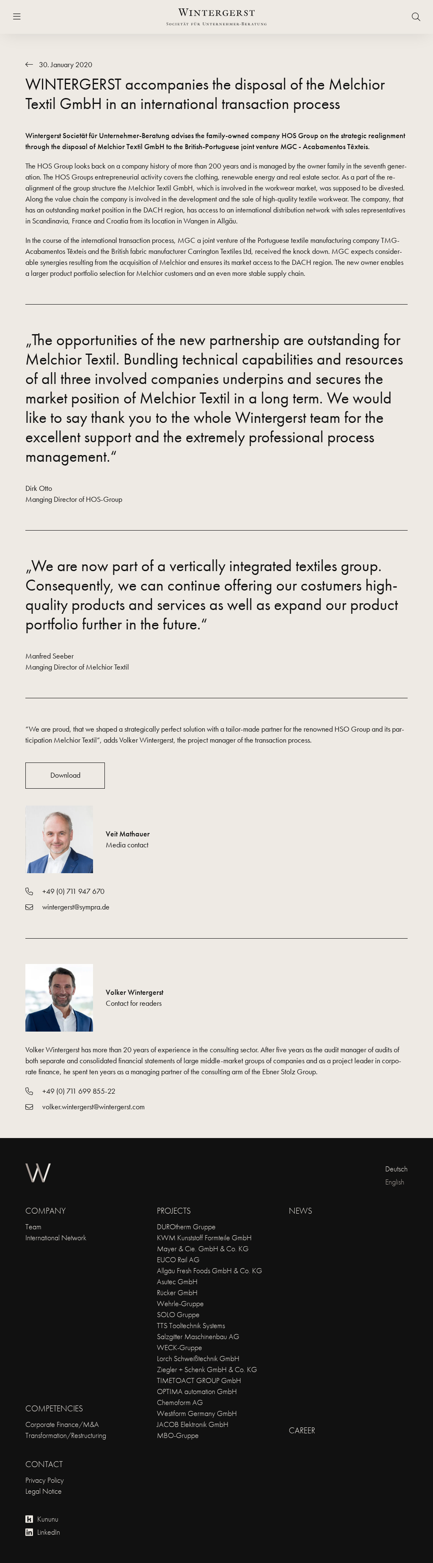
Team (33, 1226)
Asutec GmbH (177, 1281)
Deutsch (396, 1169)
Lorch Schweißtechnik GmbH (198, 1358)
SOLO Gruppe (178, 1314)
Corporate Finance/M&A (62, 1424)
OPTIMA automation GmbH (197, 1391)
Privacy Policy (44, 1480)
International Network (55, 1237)
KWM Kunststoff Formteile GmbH (204, 1237)
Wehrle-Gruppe (180, 1303)
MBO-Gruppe (178, 1435)
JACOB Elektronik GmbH (192, 1424)
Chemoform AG (180, 1402)
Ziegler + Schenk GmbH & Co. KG (207, 1369)
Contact (44, 1464)
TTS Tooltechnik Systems (191, 1325)
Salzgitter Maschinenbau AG (198, 1336)
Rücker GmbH (177, 1292)
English (394, 1182)
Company (45, 1210)
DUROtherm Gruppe (186, 1226)
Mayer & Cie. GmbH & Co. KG (203, 1248)
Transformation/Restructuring (65, 1435)
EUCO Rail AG (178, 1259)
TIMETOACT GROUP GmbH (199, 1380)
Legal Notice (43, 1491)
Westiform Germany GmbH (197, 1413)
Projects (174, 1210)
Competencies (54, 1408)
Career (302, 1430)
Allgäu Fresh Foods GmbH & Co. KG (209, 1270)
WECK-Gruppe (179, 1347)
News (300, 1210)
